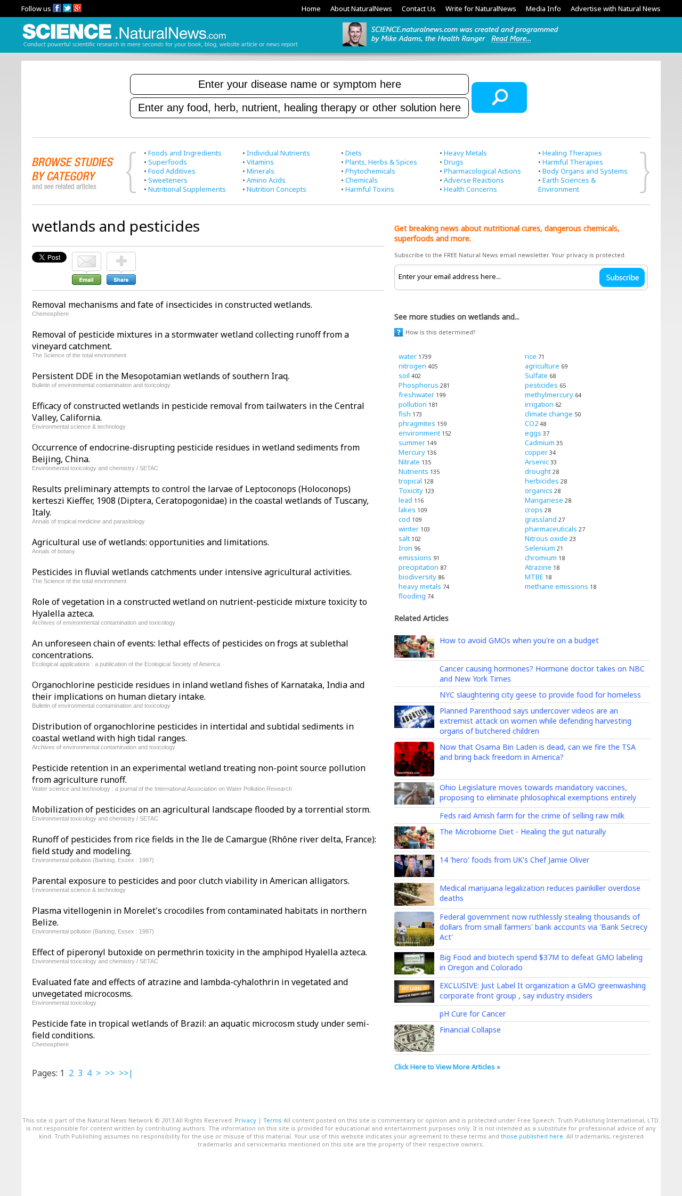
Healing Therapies (572, 153)
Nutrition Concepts (276, 189)
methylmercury (549, 394)
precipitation (419, 567)
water (408, 356)
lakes (407, 509)
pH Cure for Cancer (473, 1014)
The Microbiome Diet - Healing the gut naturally (523, 831)
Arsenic (537, 461)
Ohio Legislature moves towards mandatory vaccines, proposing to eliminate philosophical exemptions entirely (538, 792)
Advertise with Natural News (616, 8)
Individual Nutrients (278, 153)
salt (404, 538)
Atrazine (538, 567)
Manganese (544, 500)
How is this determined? (440, 332)
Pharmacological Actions (482, 171)
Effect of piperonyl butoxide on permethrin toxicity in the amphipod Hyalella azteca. (199, 952)
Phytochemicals (370, 171)
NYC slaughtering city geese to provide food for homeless (540, 695)
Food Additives (172, 171)
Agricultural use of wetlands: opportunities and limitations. (150, 542)
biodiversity (417, 576)
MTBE (534, 576)
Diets (353, 153)
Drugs (454, 162)
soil (404, 375)
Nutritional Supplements (187, 189)
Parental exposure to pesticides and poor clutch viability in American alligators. (191, 881)
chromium (541, 557)
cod (404, 519)
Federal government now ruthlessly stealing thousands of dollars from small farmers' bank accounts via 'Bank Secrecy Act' (543, 927)
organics (539, 490)
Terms (272, 1120)
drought (538, 471)
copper (536, 452)
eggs (533, 433)
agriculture (542, 366)
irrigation (539, 404)
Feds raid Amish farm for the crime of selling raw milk (532, 815)
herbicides (542, 481)
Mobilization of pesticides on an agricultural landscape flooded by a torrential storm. (201, 809)
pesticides (541, 385)
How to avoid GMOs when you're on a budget (519, 640)
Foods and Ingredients (185, 153)
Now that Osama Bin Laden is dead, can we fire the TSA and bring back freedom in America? (538, 752)
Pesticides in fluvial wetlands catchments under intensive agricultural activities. (192, 572)
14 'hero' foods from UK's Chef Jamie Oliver (514, 860)
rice (531, 356)
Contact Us (419, 8)
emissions (415, 557)
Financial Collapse (470, 1030)
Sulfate (536, 375)
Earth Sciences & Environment (567, 184)
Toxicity (411, 490)
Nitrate (409, 461)
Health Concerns (470, 189)
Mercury (412, 452)
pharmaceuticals (551, 529)
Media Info (543, 8)
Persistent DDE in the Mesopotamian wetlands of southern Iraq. (160, 376)
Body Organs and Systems (585, 171)
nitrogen (412, 366)
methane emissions (556, 586)
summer (412, 442)
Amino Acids (266, 180)
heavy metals (420, 586)
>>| (126, 1073)
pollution (413, 404)
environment (419, 433)
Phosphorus (419, 385)
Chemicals (361, 180)
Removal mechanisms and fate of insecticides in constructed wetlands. (172, 304)
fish (405, 414)
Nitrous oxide (546, 538)
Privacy (245, 1120)
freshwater (416, 394)
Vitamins (260, 162)
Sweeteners (168, 180)
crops (534, 509)
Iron (405, 548)
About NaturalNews (361, 8)
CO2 (531, 423)
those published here (532, 1136)
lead (405, 500)
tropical (410, 481)
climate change (549, 414)
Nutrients (413, 471)
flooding (412, 596)
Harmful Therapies (572, 162)
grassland (541, 519)
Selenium (540, 548)
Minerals (260, 171)
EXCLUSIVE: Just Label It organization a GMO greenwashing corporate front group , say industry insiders (543, 990)
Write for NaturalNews (480, 8)
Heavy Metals (465, 153)
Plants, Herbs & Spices (381, 162)
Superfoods (167, 162)
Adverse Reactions (474, 180)
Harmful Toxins (369, 189)
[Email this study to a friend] (86, 256)
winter (409, 529)
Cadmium (540, 442)
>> (110, 1073)
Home (311, 8)
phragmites (417, 423)
